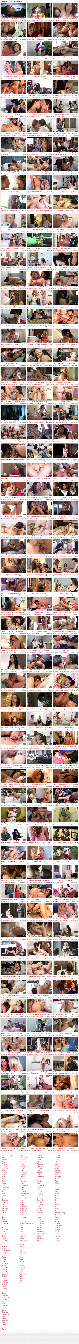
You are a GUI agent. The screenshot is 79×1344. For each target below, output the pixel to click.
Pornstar (57, 1240)
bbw (4, 288)
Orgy (56, 1219)
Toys (21, 1259)
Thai (21, 1251)
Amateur (5, 1164)
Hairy (39, 1208)
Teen (21, 1248)
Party (56, 1227)
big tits (4, 39)
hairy (7, 39)
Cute (21, 1200)
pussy (40, 97)
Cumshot (22, 1198)
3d (3, 1158)
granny (37, 1016)
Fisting (39, 1168)
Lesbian (57, 1166)
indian (30, 20)
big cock (66, 767)
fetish (41, 365)
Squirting (5, 1312)
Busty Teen (23, 1158)
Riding (4, 1261)
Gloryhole (40, 1200)
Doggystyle (23, 1217)
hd (40, 116)
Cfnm (21, 1170)
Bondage (5, 1223)
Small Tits (5, 1297)
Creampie (22, 1191)
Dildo (21, 1213)
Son (3, 1303)
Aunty (4, 1183)
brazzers (14, 958)
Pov (3, 1244)
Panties (57, 1223)
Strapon (4, 1318)
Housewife (40, 1223)
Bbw (3, 1194)
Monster (57, 1194)
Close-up (22, 1181)
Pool (56, 1238)
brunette (8, 20)
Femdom (40, 1158)
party (63, 365)
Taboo (4, 1329)
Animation (5, 1172)
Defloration (23, 1210)
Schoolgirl (5, 1272)
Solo (3, 1301)
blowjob (41, 537)
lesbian (4, 20)
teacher (60, 173)
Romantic (5, 1263)
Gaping (39, 1187)
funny (42, 20)
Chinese (22, 1174)
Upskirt (21, 1265)
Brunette (5, 1238)
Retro (4, 1259)
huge (67, 671)
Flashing (40, 1170)
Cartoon (22, 1164)
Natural (57, 1196)
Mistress (57, 1189)
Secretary (5, 1274)
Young (21, 1280)
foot (67, 575)
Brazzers (5, 1230)
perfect (13, 1035)
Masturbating (59, 1179)
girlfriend (57, 154)
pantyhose (8, 78)
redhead (65, 346)
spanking (35, 652)
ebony (34, 518)
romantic (65, 518)
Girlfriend (40, 1194)
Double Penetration (26, 1223)
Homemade (41, 1221)
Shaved (4, 1280)
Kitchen (57, 1158)
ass (41, 135)
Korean (57, 1160)
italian (38, 250)
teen (64, 97)
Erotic (21, 1232)
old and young (58, 39)
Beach (4, 1198)
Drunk (21, 1225)
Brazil (4, 1227)
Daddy (21, 1204)
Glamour (40, 1196)
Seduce (4, 1276)
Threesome (23, 1253)
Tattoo (21, 1244)
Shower (4, 1284)
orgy (67, 250)
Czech (21, 1202)
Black (4, 1217)
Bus (20, 1155)
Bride (4, 1232)
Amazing (5, 1166)
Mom (56, 1191)
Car (20, 1162)
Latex (56, 1162)
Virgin (21, 1270)
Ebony (21, 1227)
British (4, 1234)
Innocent (40, 1230)
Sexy (3, 1278)
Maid (56, 1174)
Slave (4, 1293)
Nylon (57, 1204)
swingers (65, 556)
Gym (38, 1206)
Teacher (22, 1246)
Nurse (57, 1202)
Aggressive (6, 1162)
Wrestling (22, 1278)
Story (3, 1316)
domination (64, 1092)
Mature (57, 1181)
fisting (12, 518)
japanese (57, 20)
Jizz (38, 1240)
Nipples (57, 1198)
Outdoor (57, 1221)
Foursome (40, 1177)
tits (43, 135)
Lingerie (57, 1170)
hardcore (38, 20)
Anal (3, 1170)
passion (64, 671)
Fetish (39, 1160)
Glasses (40, 1198)
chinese (7, 556)
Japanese (40, 1238)
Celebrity (22, 1168)
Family (39, 1155)
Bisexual (5, 1215)
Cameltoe (22, 1160)
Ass (3, 1181)
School (4, 1270)
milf (35, 39)
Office (56, 1206)
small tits (8, 231)
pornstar (39, 212)
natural (14, 652)
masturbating (38, 901)
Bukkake (5, 1240)
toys (67, 384)
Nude (56, 1200)
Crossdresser (24, 1194)
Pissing (57, 1236)
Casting (22, 1166)
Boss (3, 1225)
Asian (4, 1179)
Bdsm (4, 1196)
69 (20, 1282)
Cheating (22, 1172)
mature (56, 365)
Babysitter (5, 1187)
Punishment (6, 1251)
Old (56, 1210)
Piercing (57, 1234)
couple (67, 269)
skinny (13, 1092)
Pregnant (5, 1246)
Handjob (40, 1210)
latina (14, 288)
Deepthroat (23, 1208)
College (22, 1183)
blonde (12, 20)
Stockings (5, 1314)
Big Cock (5, 1208)
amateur (11, 173)
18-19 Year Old (7, 1155)
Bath (3, 1189)
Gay (38, 1189)
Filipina (39, 1162)
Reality (4, 1255)
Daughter (22, 1206)
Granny (39, 1202)
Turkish (21, 1261)
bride (13, 78)
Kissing (57, 1155)
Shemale (5, 1282)
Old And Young (60, 1213)
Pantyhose (58, 1225)
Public (4, 1248)
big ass (39, 58)
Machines (58, 1172)
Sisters (4, 1289)
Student (4, 1322)
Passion (57, 1230)
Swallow (5, 1325)
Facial (21, 1238)
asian (61, 20)
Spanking (5, 1306)
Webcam (22, 1274)
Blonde (4, 1219)
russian (30, 212)
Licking (57, 1168)
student (64, 173)
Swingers (5, 1327)
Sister (4, 1287)
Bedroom (5, 1202)
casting (37, 365)
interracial (13, 250)
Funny (39, 1183)
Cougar (22, 1187)
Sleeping (5, 1295)
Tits (20, 1255)
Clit (20, 1179)
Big (3, 1204)
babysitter (35, 786)
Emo (21, 1230)
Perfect (57, 1232)
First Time (40, 1166)
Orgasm (57, 1217)
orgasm (60, 920)
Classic (22, 1177)
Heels (39, 1217)
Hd (38, 1215)
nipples (67, 461)
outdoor (63, 39)
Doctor (21, 1215)
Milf (56, 1185)
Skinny (4, 1291)
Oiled (56, 1208)
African (4, 1160)
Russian (5, 1267)
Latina (57, 1164)
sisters (63, 326)
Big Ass (4, 1206)
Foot (38, 1174)
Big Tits (4, 1210)
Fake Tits (22, 1240)
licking (67, 20)
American (5, 1168)
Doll (20, 1219)
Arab (3, 1177)
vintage (30, 250)
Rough (4, 1265)
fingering (35, 78)
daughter (11, 575)
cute (66, 135)
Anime (4, 1174)
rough (60, 1092)
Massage (58, 1177)
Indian (39, 1227)
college (33, 97)
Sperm (4, 1308)
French (39, 1179)
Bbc (3, 1191)
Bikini (4, 1213)
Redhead (5, 1257)
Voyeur (21, 1272)
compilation (39, 882)
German (39, 1191)
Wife (21, 1276)
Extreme (22, 1236)
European (22, 1234)
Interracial (40, 1234)
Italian (39, 1236)
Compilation (23, 1185)
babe (16, 20)
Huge (39, 1225)
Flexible (39, 1172)
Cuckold (22, 1196)
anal (14, 173)
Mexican (57, 1183)
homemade (9, 767)
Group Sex (40, 1204)
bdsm (60, 422)
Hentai (39, 1219)
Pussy (4, 1253)
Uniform (22, 1263)
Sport (4, 1310)
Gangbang (40, 1185)
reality (11, 116)
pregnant (13, 1112)
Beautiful (5, 1200)
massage (66, 633)
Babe (4, 1185)
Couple (21, 1189)
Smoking (5, 1299)
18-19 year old (58, 135)
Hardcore (40, 1213)
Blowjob (5, 1221)
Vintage (22, 1267)
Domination (23, 1221)
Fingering (40, 1164)
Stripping (5, 1320)
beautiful (31, 135)
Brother (4, 1236)
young (67, 1150)
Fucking (39, 1181)
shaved (17, 1092)
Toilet (21, 1257)
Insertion (40, 1232)
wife (32, 173)
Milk (56, 1187)
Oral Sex (58, 1215)
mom (33, 39)
